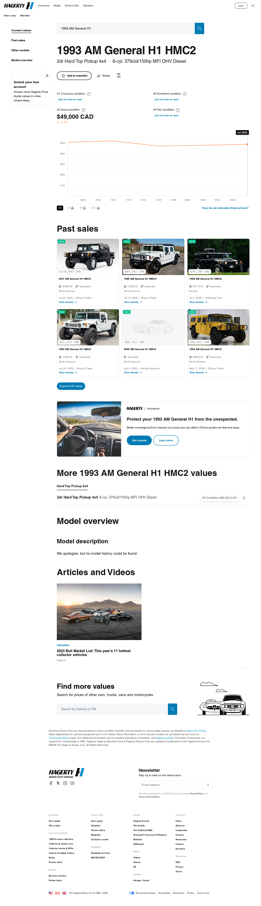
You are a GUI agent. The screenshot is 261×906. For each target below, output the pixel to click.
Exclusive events (99, 839)
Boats (52, 857)
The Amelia (139, 825)
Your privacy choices (145, 893)
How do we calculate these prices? (225, 207)
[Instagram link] (65, 783)
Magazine (96, 835)
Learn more (166, 440)
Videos (136, 857)
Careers (180, 835)
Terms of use (203, 893)
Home (179, 821)
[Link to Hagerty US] (51, 893)
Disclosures (178, 893)
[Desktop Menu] (253, 5)
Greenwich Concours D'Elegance (150, 835)
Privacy (179, 867)
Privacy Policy (196, 793)
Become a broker (57, 876)
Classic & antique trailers (61, 853)
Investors (180, 849)
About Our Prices (196, 730)
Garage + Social (141, 880)
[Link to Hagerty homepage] (66, 773)
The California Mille (143, 830)
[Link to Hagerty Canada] (57, 893)
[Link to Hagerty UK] (64, 893)
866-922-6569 (98, 857)
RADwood (138, 844)
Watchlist (25, 15)
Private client (55, 862)
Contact (180, 844)
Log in (241, 5)
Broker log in (55, 880)
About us (180, 825)
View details (66, 302)
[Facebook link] (51, 783)
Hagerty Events (141, 821)
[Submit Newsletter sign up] (207, 785)
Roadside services (100, 853)
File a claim (54, 825)
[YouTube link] (72, 783)
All (134, 867)
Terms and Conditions (149, 797)
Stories (137, 862)
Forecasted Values (59, 737)
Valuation (95, 825)
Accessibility (164, 893)
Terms (179, 871)
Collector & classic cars (61, 844)
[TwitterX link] (58, 783)
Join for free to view (70, 99)
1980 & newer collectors (61, 839)
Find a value (10, 15)
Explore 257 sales (71, 386)
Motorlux (137, 839)
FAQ (178, 862)
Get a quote (139, 440)
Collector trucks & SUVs (61, 848)
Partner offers (98, 830)
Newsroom (181, 839)
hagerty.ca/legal (165, 737)
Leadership (181, 830)
